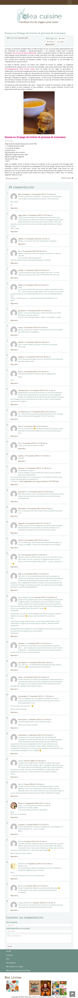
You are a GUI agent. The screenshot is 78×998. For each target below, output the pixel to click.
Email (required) (18, 928)
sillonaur (21, 468)
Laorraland (22, 663)
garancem (21, 311)
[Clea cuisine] (39, 15)
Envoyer (9, 946)
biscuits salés (23, 38)
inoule (20, 540)
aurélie (20, 270)
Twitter (62, 38)
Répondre (14, 208)
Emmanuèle (22, 696)
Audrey (20, 456)
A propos (9, 955)
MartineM (21, 509)
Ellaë (19, 574)
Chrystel (21, 825)
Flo (19, 555)
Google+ (61, 42)
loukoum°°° (22, 492)
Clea (19, 426)
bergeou (21, 357)
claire (20, 677)
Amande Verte (23, 390)
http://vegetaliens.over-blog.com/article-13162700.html (39, 481)
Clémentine (22, 735)
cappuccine (22, 215)
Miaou (20, 803)
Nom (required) (11, 922)
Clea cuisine (32, 997)
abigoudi (21, 523)
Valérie (20, 239)
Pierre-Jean (22, 719)
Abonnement (11, 963)
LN (19, 443)
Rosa (20, 372)
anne (20, 327)
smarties (21, 643)
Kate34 (20, 342)
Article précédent (12, 178)
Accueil (8, 951)
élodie (20, 285)
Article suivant (66, 178)
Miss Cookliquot (24, 194)
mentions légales (61, 997)
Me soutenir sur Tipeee (14, 967)
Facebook (51, 42)
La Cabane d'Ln (23, 412)
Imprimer (50, 44)
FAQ (7, 959)
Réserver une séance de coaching (18, 970)
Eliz (19, 251)
